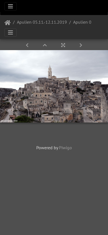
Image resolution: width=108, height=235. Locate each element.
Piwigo (65, 147)
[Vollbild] (64, 45)
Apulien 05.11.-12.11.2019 (42, 22)
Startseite (7, 23)
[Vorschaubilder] (45, 45)
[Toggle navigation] (10, 6)
